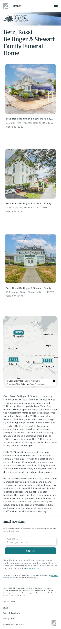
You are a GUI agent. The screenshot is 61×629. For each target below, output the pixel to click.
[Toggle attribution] (54, 381)
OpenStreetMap (37, 384)
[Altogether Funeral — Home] (6, 6)
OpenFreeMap (31, 380)
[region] (30, 352)
